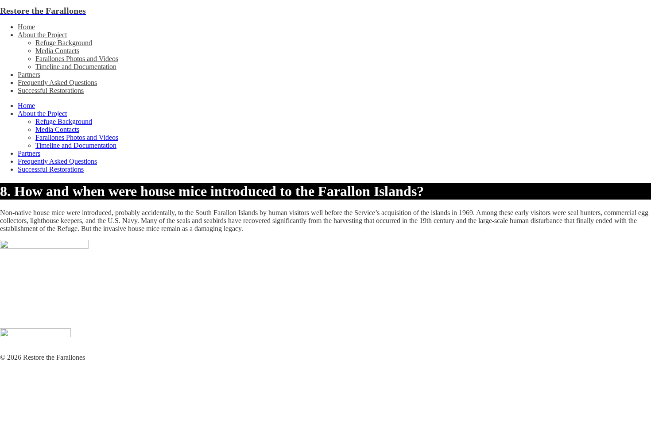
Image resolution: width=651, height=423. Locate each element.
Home (26, 27)
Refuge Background (63, 42)
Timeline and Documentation (75, 66)
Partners (29, 74)
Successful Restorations (51, 90)
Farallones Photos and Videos (76, 58)
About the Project (42, 34)
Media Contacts (57, 50)
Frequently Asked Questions (57, 82)
